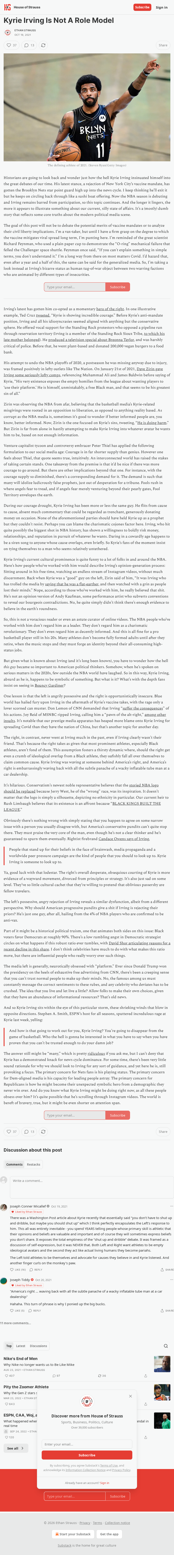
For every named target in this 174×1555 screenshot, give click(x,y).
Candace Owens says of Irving (124, 839)
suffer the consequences (143, 708)
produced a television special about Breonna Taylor (91, 340)
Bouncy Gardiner (49, 685)
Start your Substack (75, 1534)
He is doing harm (152, 423)
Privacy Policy (121, 1470)
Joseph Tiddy (20, 1279)
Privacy (85, 1523)
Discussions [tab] (38, 1346)
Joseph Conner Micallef (28, 1206)
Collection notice (117, 1523)
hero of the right (110, 309)
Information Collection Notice (86, 1470)
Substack (64, 1545)
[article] (87, 1367)
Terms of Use (109, 1465)
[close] (130, 1396)
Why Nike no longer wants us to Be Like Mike (39, 1364)
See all (12, 1448)
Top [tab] (9, 1346)
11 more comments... (15, 1323)
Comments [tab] (14, 1164)
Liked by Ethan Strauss (28, 1211)
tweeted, (43, 315)
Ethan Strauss (25, 30)
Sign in (162, 7)
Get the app (109, 1534)
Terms (97, 1523)
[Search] (165, 1345)
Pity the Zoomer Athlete (26, 1387)
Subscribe (142, 7)
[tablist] (23, 1164)
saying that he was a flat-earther (71, 584)
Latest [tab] (20, 1346)
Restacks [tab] (33, 1164)
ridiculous (96, 1054)
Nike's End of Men (21, 1358)
